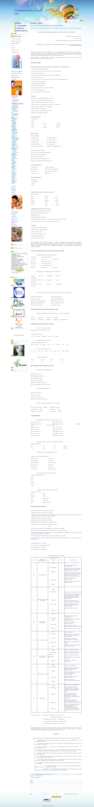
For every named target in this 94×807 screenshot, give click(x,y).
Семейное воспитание (17, 103)
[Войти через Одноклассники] (53, 1)
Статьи (36, 25)
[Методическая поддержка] (19, 259)
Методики (13, 117)
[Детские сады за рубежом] (19, 269)
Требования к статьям (14, 96)
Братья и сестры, (16, 106)
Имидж (14, 170)
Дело (14, 164)
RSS (23, 1)
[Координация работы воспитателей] (19, 264)
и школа (12, 169)
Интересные (15, 181)
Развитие (14, 119)
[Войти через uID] (41, 1)
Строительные (15, 115)
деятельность (13, 163)
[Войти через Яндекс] (48, 1)
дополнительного (14, 144)
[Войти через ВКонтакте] (43, 1)
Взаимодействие (15, 146)
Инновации (15, 151)
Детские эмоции (13, 190)
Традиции (14, 175)
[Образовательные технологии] (19, 263)
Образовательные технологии (45, 25)
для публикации (14, 97)
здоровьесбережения (14, 132)
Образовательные (14, 129)
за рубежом (13, 174)
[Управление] (19, 258)
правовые (13, 159)
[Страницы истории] (19, 255)
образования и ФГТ (14, 139)
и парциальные (13, 141)
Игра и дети (13, 109)
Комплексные (15, 140)
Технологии (15, 131)
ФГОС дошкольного (16, 138)
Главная (19, 1)
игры (12, 112)
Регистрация (20, 1)
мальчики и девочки (14, 107)
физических (13, 120)
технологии (13, 130)
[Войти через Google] (51, 1)
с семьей (12, 147)
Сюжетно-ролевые (16, 113)
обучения (12, 134)
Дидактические (15, 111)
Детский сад (13, 166)
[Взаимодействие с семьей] (19, 265)
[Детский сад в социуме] (19, 266)
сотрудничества (13, 153)
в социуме (13, 167)
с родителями (13, 154)
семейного (13, 176)
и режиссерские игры (14, 114)
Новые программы (14, 137)
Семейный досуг (15, 108)
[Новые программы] (19, 261)
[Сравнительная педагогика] (19, 268)
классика (12, 179)
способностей (13, 121)
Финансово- (15, 161)
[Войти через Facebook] (46, 1)
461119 (48, 774)
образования (13, 145)
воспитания (13, 136)
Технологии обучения (58, 25)
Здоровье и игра (15, 110)
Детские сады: (15, 178)
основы (12, 160)
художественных (14, 123)
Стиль (14, 156)
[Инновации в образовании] (19, 260)
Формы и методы (16, 152)
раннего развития (14, 118)
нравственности (13, 128)
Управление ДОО (14, 155)
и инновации (13, 180)
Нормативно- (15, 158)
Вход (21, 1)
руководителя (13, 157)
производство (13, 165)
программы (13, 142)
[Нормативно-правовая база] (19, 256)
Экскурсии (15, 172)
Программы (15, 143)
